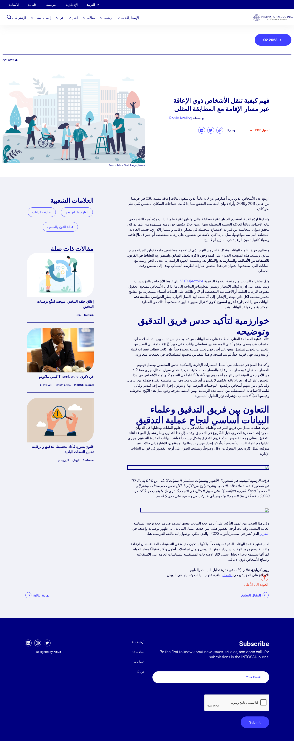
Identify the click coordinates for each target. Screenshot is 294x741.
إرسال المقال (42, 18)
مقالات (91, 18)
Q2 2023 (270, 40)
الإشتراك (20, 18)
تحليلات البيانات (41, 212)
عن (62, 18)
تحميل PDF (262, 130)
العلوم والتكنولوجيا (76, 212)
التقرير (264, 534)
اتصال (140, 662)
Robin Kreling (180, 118)
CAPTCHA (259, 689)
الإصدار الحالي (130, 18)
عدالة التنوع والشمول (60, 227)
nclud (57, 652)
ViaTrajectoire (191, 281)
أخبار (75, 18)
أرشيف (108, 18)
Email (263, 666)
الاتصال (227, 575)
